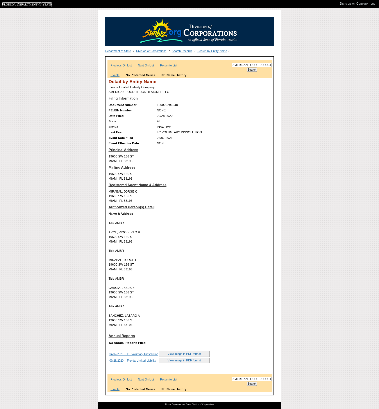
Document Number (122, 105)
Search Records (182, 51)
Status (113, 127)
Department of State (118, 51)
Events (115, 75)
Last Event (117, 132)
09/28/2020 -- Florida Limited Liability (132, 360)
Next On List (146, 65)
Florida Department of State (19, 3)
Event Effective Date (124, 143)
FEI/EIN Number (120, 110)
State (112, 121)
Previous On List (121, 65)
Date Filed (116, 116)
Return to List (168, 65)
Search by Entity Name (212, 51)
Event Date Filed (121, 137)
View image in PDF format (184, 353)
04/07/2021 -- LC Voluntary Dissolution (133, 354)
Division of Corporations (151, 51)
